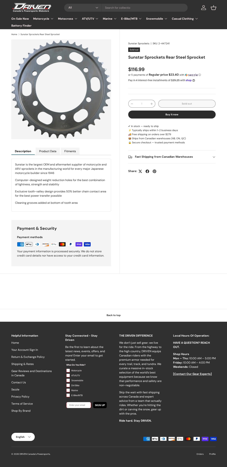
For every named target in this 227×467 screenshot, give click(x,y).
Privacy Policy (20, 396)
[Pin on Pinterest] (154, 171)
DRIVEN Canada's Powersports (35, 454)
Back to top (114, 315)
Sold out (187, 103)
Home (14, 34)
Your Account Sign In (24, 350)
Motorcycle (41, 19)
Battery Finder (21, 25)
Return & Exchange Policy (28, 357)
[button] (213, 8)
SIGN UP (100, 405)
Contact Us (18, 382)
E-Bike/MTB (129, 19)
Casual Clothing (183, 19)
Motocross (65, 19)
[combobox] (126, 8)
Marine (107, 19)
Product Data (47, 151)
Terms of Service (22, 404)
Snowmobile (154, 19)
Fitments (70, 151)
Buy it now (171, 114)
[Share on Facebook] (147, 171)
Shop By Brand (21, 411)
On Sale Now (20, 19)
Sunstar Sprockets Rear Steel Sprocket (40, 34)
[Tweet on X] (140, 171)
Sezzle (15, 389)
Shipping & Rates (22, 364)
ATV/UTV (88, 19)
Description (23, 151)
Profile (212, 454)
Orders (200, 454)
